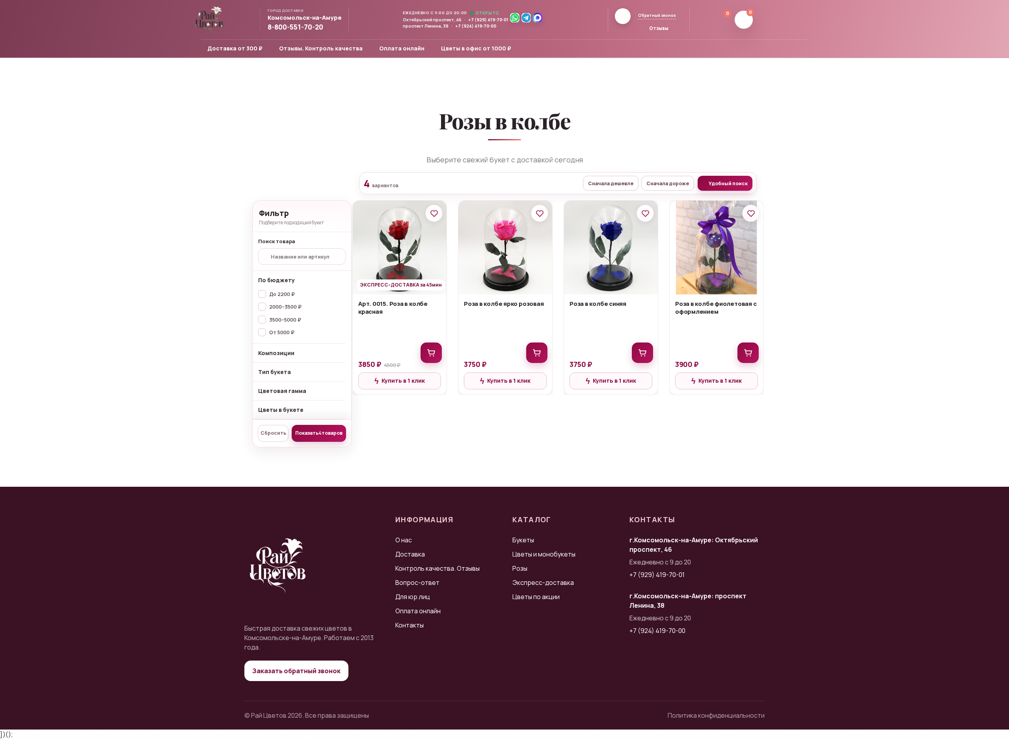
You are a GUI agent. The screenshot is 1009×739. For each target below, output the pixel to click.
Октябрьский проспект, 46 (432, 19)
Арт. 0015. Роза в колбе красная (393, 308)
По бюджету (276, 280)
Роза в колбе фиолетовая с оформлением (715, 308)
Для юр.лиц (412, 596)
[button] (308, 18)
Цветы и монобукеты (543, 554)
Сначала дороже (667, 183)
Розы (519, 568)
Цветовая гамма (282, 391)
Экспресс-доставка (543, 582)
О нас (403, 540)
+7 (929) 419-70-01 (488, 19)
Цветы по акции (536, 596)
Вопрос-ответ (417, 582)
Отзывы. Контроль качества (321, 48)
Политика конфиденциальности (716, 715)
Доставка (410, 554)
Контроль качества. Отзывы (437, 568)
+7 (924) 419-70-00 (475, 26)
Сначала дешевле (610, 183)
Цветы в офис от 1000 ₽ (476, 48)
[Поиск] (701, 19)
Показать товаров (319, 433)
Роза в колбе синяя (598, 304)
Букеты (523, 540)
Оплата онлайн (401, 48)
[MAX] (537, 17)
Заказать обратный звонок (296, 670)
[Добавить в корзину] (431, 353)
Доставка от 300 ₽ (234, 48)
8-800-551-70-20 (295, 27)
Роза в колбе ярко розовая (504, 304)
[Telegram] (526, 17)
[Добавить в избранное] (434, 213)
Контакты (409, 625)
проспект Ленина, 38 (426, 26)
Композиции (276, 353)
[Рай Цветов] (209, 20)
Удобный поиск (728, 183)
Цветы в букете (280, 409)
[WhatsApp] (514, 17)
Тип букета (274, 372)
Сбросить (273, 433)
